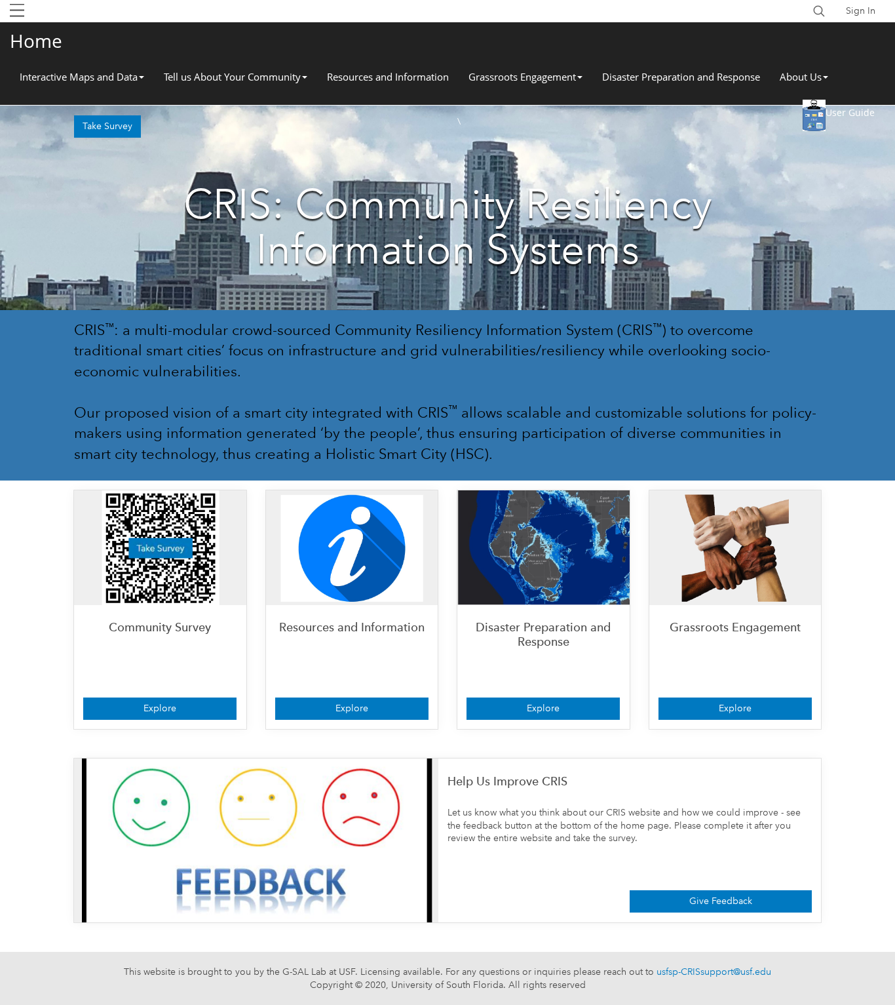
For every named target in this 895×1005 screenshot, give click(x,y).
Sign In (860, 10)
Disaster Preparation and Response (681, 76)
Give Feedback (720, 901)
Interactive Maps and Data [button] (79, 76)
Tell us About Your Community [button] (232, 76)
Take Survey (107, 126)
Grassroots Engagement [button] (522, 76)
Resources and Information (388, 76)
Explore (159, 708)
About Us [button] (801, 76)
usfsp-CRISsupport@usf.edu (714, 971)
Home (36, 40)
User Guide (850, 112)
